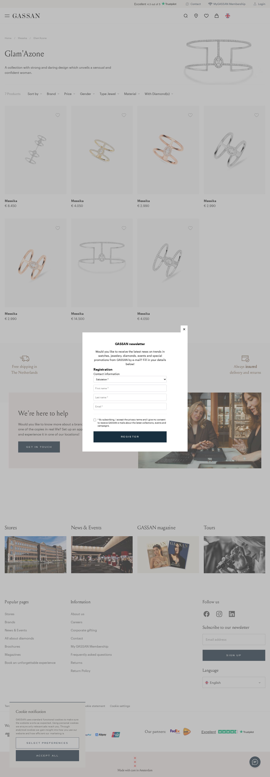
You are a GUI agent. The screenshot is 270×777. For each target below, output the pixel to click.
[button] (184, 328)
